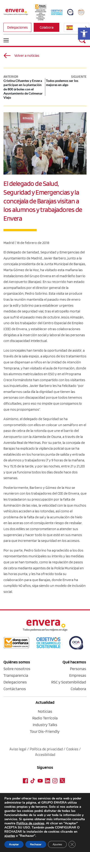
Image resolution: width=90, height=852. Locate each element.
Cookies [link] (72, 749)
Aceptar (14, 844)
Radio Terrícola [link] (45, 717)
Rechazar (36, 844)
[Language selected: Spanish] (76, 27)
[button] (6, 40)
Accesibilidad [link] (45, 754)
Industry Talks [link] (45, 724)
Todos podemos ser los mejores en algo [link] (62, 83)
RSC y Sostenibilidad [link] (68, 682)
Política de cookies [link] (30, 823)
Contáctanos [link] (14, 688)
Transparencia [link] (15, 675)
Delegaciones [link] (15, 682)
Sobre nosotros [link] (16, 668)
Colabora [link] (78, 688)
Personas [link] (78, 668)
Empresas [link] (77, 675)
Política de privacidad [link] (47, 749)
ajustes (9, 836)
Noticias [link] (45, 711)
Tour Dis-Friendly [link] (45, 731)
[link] (84, 34)
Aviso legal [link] (17, 749)
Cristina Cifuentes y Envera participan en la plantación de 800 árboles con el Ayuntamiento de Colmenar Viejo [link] (23, 89)
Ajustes (57, 844)
